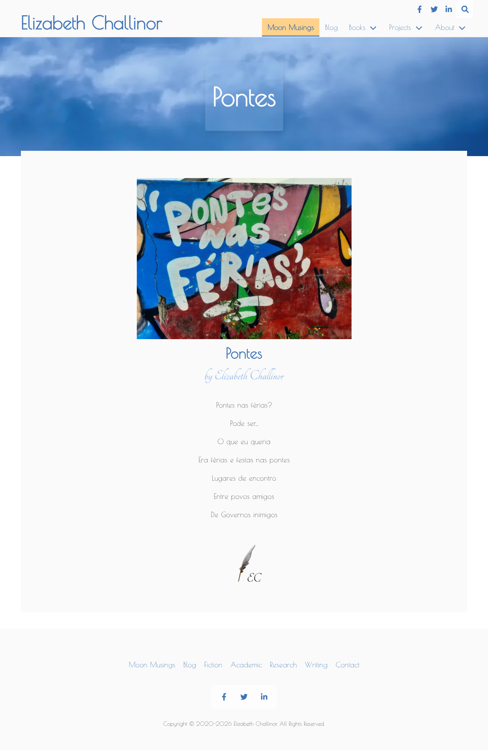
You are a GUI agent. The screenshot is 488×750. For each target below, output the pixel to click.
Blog (331, 27)
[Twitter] (434, 9)
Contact (348, 664)
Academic (246, 664)
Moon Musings (291, 27)
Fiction (213, 664)
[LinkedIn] (448, 9)
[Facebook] (419, 9)
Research (283, 664)
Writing (316, 664)
